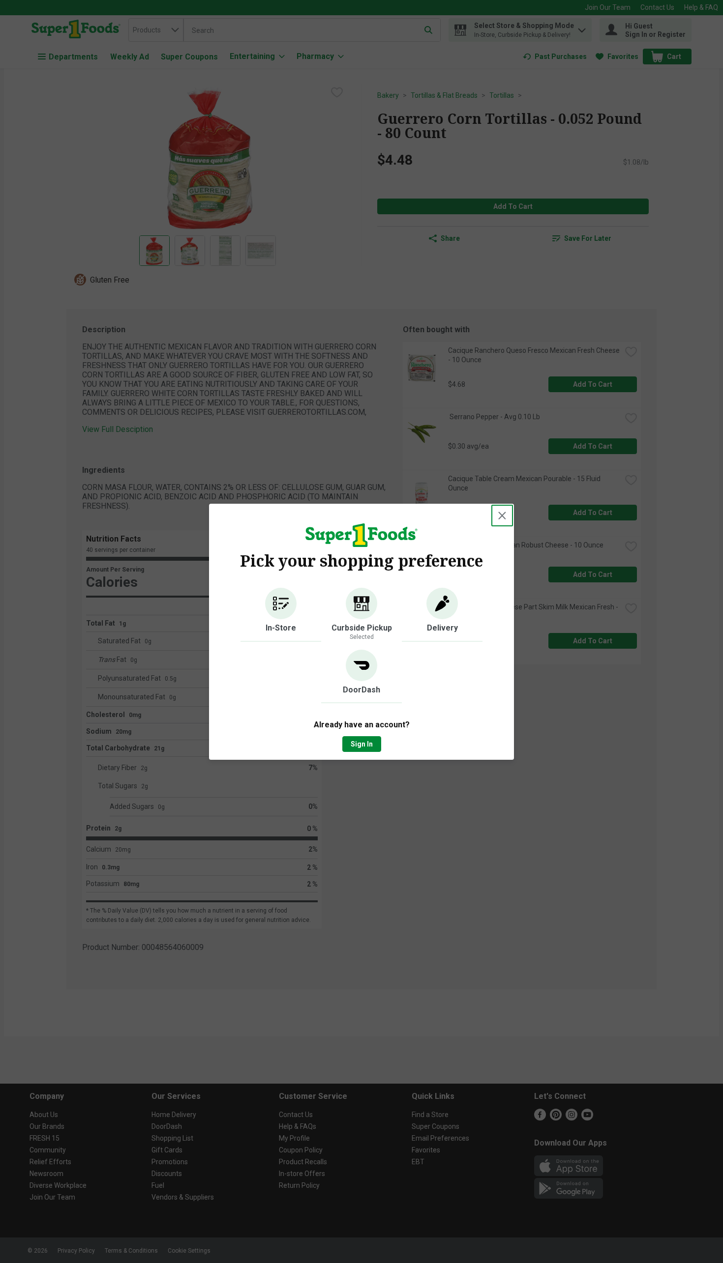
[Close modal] (502, 515)
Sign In (362, 744)
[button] (281, 615)
